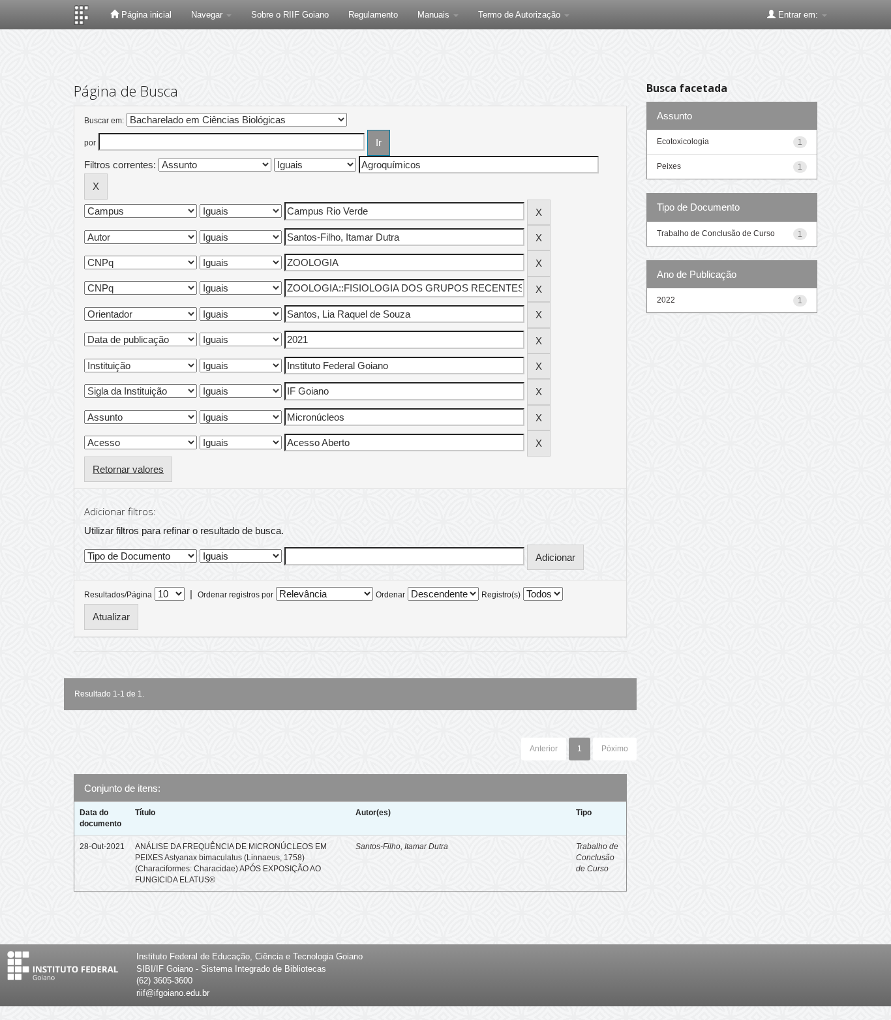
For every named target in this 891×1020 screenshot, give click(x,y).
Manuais (434, 15)
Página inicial (145, 15)
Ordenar (390, 594)
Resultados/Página (118, 594)
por (90, 142)
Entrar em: (798, 15)
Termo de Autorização (520, 15)
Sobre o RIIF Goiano (290, 15)
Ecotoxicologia (683, 141)
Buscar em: (104, 120)
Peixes (669, 166)
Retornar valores (128, 469)
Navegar (208, 15)
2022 (666, 300)
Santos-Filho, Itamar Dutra (401, 846)
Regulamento (373, 15)
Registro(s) (501, 594)
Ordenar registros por (235, 594)
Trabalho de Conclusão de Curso (597, 857)
